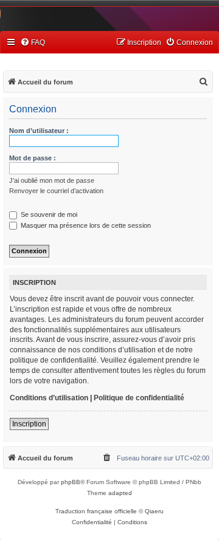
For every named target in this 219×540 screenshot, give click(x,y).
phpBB (70, 482)
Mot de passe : (32, 158)
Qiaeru (154, 511)
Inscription (29, 424)
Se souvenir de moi (48, 214)
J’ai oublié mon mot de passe (51, 180)
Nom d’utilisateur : (39, 130)
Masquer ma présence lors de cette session (85, 225)
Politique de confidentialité (139, 398)
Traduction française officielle (96, 511)
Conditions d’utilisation (49, 398)
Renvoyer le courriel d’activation (56, 190)
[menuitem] (32, 43)
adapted (120, 493)
